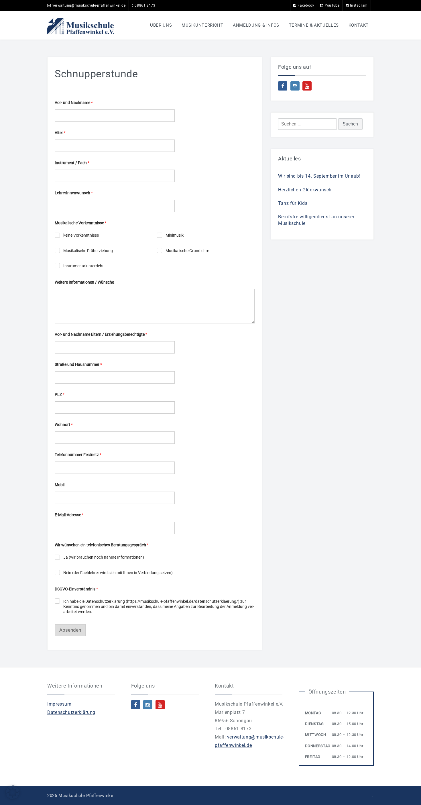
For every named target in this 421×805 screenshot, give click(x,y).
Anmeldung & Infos (256, 25)
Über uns (161, 25)
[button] (12, 792)
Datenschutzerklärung (71, 712)
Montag (313, 713)
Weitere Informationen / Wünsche (84, 282)
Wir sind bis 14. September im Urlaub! (319, 176)
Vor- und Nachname (74, 102)
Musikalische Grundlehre (187, 250)
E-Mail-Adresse (69, 515)
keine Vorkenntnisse (81, 235)
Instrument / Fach (72, 162)
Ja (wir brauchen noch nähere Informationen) (103, 557)
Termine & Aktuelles (314, 25)
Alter (60, 132)
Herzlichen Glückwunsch (305, 190)
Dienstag (314, 724)
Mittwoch (315, 735)
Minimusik (175, 235)
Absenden (70, 630)
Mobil (59, 484)
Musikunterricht (202, 25)
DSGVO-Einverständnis (76, 589)
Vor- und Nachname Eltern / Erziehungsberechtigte (101, 334)
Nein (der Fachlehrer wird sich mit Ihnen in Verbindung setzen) (118, 572)
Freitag (312, 757)
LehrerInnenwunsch (74, 193)
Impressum (59, 704)
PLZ (59, 394)
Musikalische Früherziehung (88, 250)
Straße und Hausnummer (78, 364)
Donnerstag (317, 746)
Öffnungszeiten (327, 692)
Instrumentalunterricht (83, 266)
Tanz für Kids (292, 203)
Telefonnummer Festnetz (78, 454)
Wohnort (64, 424)
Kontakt (359, 25)
